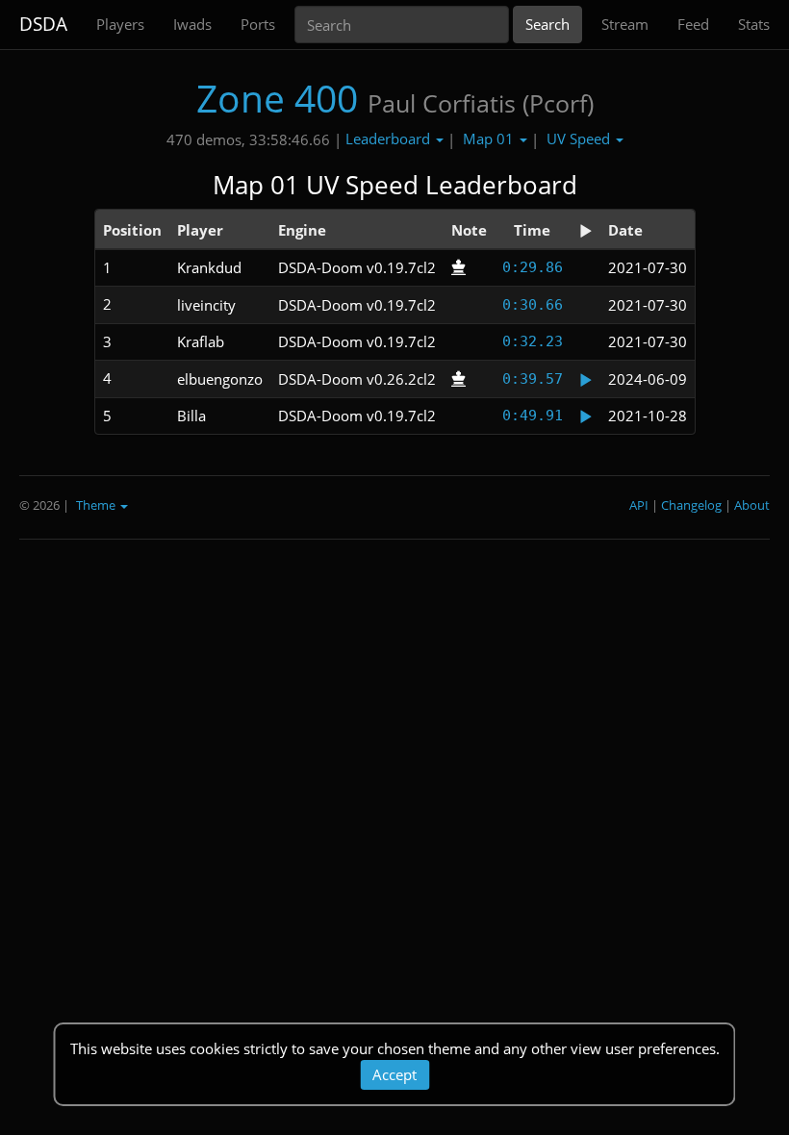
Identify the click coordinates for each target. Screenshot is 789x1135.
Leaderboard (389, 138)
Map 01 (490, 138)
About (752, 505)
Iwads (192, 24)
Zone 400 (277, 97)
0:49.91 (532, 415)
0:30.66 (532, 305)
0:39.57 (532, 379)
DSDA (43, 24)
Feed (693, 24)
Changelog (691, 505)
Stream (625, 24)
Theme (97, 505)
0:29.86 (532, 267)
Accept (394, 1074)
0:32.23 (532, 341)
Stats (754, 24)
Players (120, 24)
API (639, 505)
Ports (258, 24)
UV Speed (580, 138)
